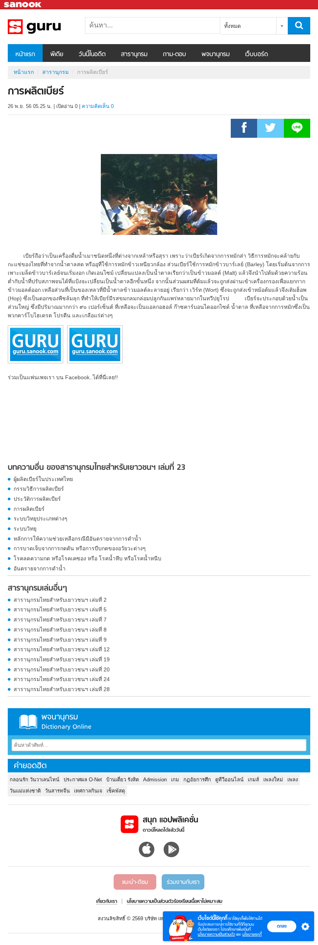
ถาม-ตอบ (174, 55)
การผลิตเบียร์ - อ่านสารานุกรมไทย (48, 26)
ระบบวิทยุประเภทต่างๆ (40, 518)
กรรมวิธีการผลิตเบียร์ (39, 489)
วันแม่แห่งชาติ (25, 791)
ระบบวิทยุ (25, 529)
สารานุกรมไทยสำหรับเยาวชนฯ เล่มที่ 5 (60, 609)
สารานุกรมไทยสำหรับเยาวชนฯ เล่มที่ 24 (62, 679)
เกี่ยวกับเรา (106, 902)
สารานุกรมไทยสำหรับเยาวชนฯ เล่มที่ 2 (60, 600)
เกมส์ (253, 779)
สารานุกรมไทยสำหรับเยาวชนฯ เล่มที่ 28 (62, 689)
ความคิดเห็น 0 (98, 106)
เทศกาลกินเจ (88, 791)
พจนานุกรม (216, 55)
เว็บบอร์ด (256, 55)
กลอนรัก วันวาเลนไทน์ (34, 779)
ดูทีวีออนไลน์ (229, 779)
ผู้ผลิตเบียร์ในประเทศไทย (43, 479)
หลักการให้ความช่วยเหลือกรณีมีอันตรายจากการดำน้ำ (77, 539)
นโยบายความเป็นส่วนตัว (216, 934)
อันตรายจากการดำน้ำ (40, 568)
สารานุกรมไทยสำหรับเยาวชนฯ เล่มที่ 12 (62, 649)
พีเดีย (56, 55)
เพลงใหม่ (273, 779)
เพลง (292, 779)
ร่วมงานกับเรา (183, 882)
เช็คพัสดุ (116, 791)
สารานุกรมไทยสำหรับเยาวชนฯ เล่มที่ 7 (60, 619)
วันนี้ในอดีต (92, 55)
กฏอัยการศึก (197, 779)
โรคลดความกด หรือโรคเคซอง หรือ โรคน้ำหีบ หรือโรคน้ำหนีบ (87, 558)
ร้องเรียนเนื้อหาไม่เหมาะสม (198, 902)
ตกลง (282, 926)
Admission (155, 779)
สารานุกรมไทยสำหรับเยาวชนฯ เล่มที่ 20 (62, 669)
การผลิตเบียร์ (29, 509)
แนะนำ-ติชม (135, 882)
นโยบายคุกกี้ (252, 934)
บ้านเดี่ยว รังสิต (122, 779)
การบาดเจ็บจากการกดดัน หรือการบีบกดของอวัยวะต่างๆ (80, 548)
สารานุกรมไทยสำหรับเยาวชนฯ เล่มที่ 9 (60, 640)
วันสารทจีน (57, 791)
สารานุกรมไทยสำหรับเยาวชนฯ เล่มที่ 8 (60, 630)
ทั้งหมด (232, 26)
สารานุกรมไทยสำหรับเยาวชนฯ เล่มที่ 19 (62, 659)
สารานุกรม (134, 55)
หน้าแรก (25, 55)
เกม (175, 779)
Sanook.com (23, 5)
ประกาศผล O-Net (83, 779)
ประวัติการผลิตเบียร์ (37, 499)
